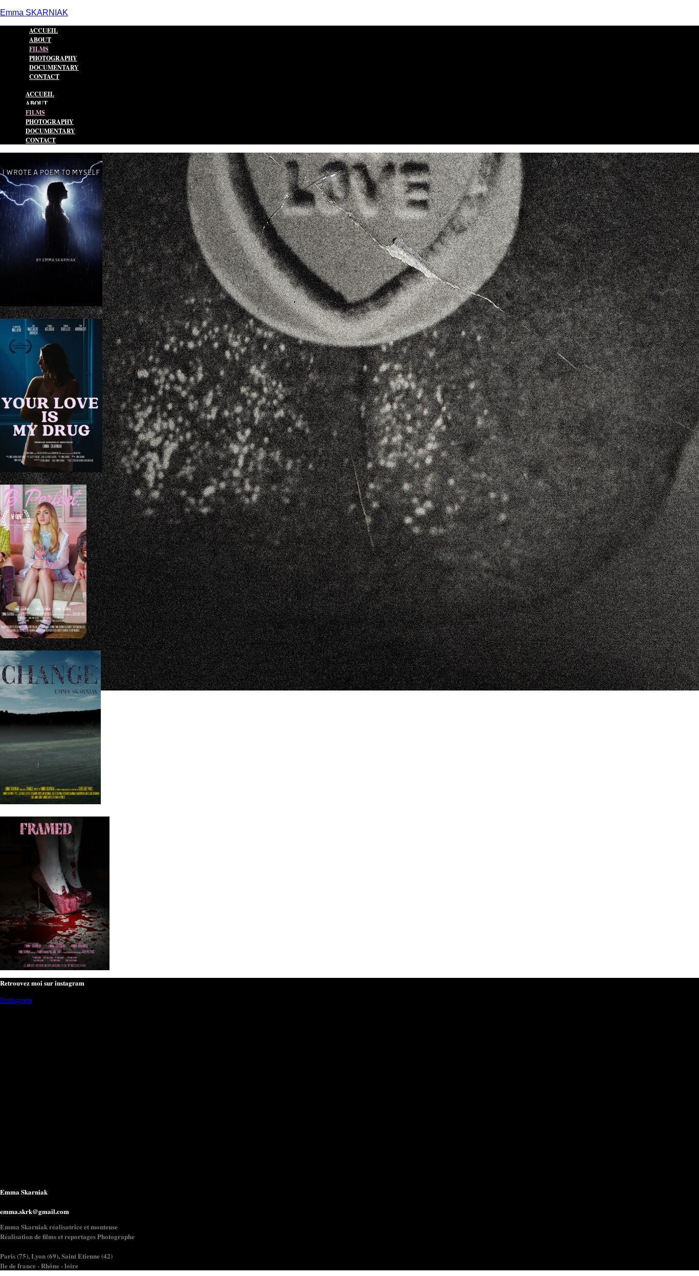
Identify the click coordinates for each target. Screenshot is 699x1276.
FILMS (35, 112)
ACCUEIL (40, 94)
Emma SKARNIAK (34, 12)
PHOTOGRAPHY (50, 121)
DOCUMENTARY (50, 131)
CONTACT (44, 76)
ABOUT (37, 103)
